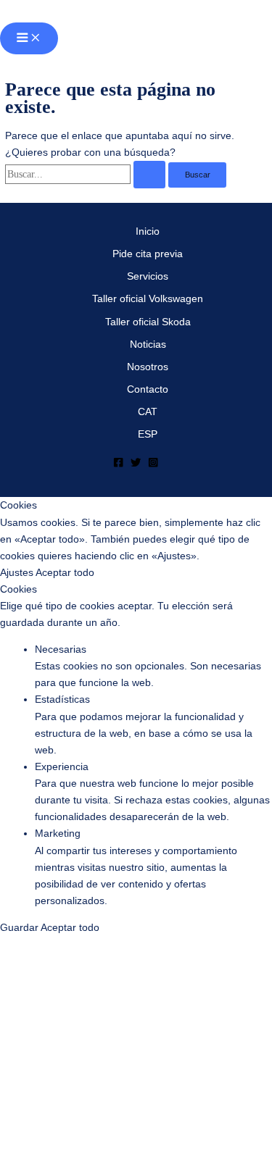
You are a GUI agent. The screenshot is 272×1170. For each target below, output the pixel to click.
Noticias (148, 344)
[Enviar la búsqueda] (149, 174)
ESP (147, 434)
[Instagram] (153, 464)
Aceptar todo (65, 572)
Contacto (147, 389)
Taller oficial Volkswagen (147, 298)
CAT (147, 411)
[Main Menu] (29, 38)
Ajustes (18, 572)
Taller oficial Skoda (148, 322)
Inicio (148, 231)
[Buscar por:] (86, 174)
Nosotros (147, 367)
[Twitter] (136, 464)
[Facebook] (118, 464)
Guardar (20, 927)
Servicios (147, 276)
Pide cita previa (147, 253)
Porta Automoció (81, 11)
